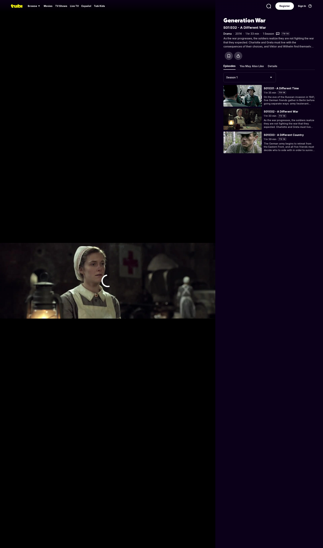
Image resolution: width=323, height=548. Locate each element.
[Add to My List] (229, 56)
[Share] (238, 56)
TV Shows (61, 6)
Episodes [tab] (229, 66)
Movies (48, 6)
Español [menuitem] (86, 6)
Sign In (302, 6)
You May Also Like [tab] (252, 66)
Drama (227, 33)
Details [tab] (272, 66)
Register (284, 6)
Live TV (74, 6)
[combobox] (250, 77)
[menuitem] (34, 6)
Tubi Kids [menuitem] (99, 6)
